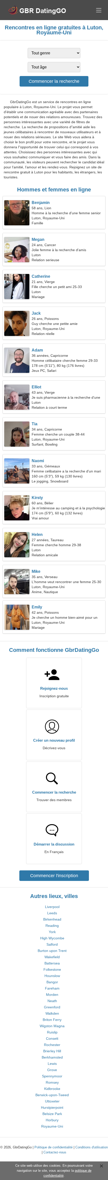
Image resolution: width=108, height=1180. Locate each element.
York (52, 932)
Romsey (52, 1082)
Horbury (52, 1120)
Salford (52, 944)
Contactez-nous (54, 1152)
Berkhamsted (52, 1057)
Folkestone (52, 969)
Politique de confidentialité (53, 1147)
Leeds (52, 913)
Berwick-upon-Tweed (52, 1095)
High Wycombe (52, 938)
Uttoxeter (52, 1101)
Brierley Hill (52, 1051)
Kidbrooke (52, 1089)
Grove (52, 1070)
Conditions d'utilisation (91, 1147)
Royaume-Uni (52, 1126)
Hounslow (52, 976)
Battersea (52, 963)
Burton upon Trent (52, 951)
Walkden (52, 1013)
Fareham (52, 988)
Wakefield (52, 957)
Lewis (52, 1064)
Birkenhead (52, 919)
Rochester (52, 1045)
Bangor (52, 982)
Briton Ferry (52, 1020)
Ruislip (52, 1032)
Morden (52, 995)
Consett (52, 1038)
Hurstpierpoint (52, 1107)
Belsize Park (52, 1114)
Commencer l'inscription (54, 875)
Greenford (52, 1007)
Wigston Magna (52, 1026)
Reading (52, 926)
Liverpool (52, 907)
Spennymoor (52, 1076)
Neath (52, 1001)
